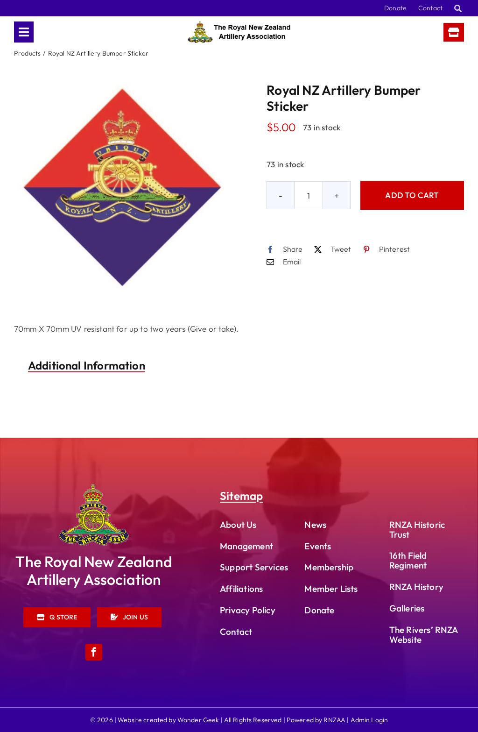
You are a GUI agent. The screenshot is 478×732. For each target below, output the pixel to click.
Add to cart (412, 195)
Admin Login (369, 720)
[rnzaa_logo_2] (94, 488)
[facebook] (93, 652)
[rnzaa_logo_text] (239, 25)
